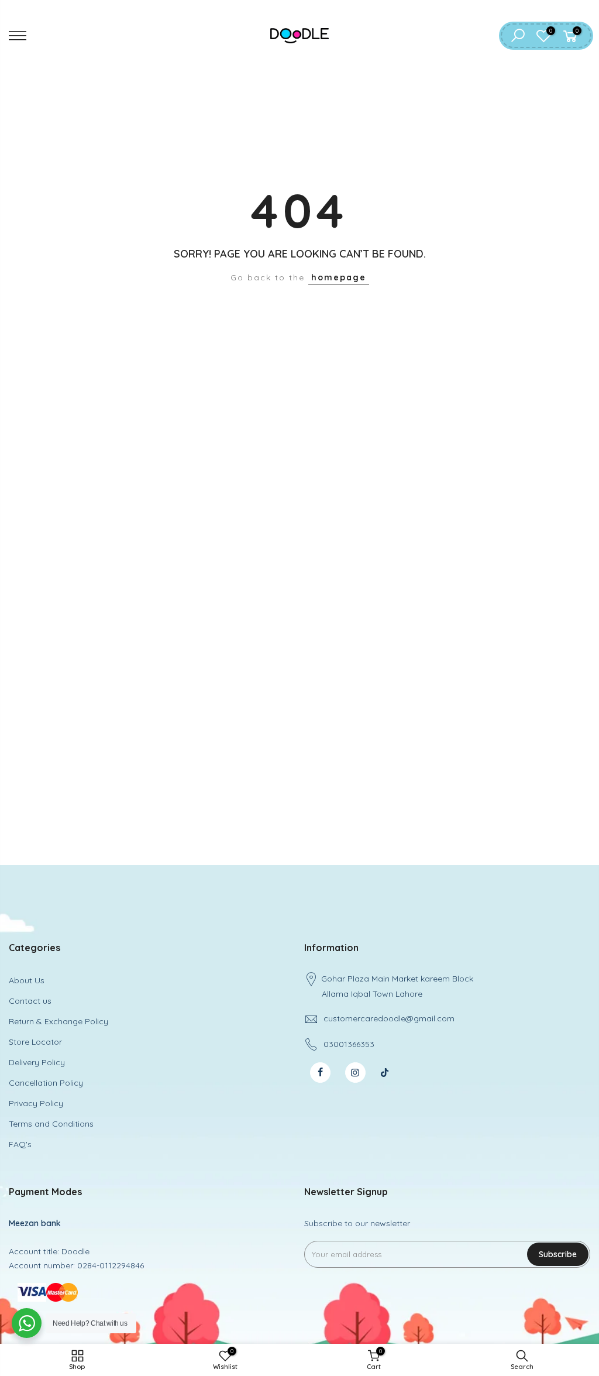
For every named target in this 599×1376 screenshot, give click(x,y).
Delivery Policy (37, 1062)
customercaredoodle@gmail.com (389, 1018)
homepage (338, 277)
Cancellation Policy (46, 1083)
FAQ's (20, 1144)
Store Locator (35, 1042)
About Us (26, 980)
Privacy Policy (36, 1103)
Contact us (30, 1001)
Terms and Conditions (51, 1123)
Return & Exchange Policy (58, 1021)
